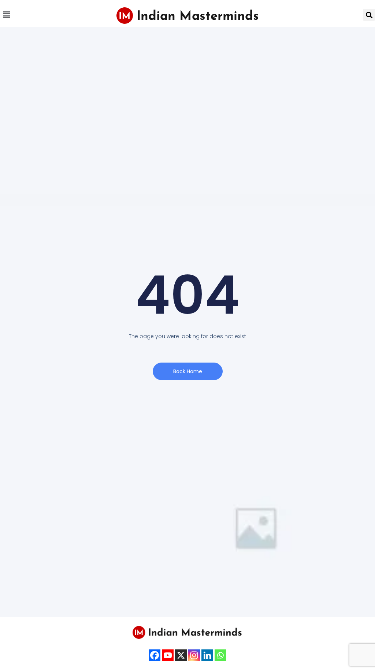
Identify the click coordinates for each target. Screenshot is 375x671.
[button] (6, 15)
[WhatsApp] (220, 655)
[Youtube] (168, 655)
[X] (181, 655)
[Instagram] (194, 655)
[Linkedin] (207, 655)
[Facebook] (154, 655)
